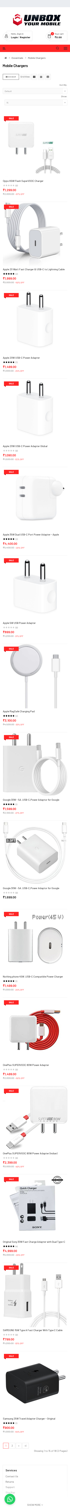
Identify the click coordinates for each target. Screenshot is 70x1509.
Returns (10, 1481)
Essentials (17, 58)
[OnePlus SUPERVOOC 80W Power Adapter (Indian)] (35, 1117)
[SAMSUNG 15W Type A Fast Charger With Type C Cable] (35, 1294)
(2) (16, 274)
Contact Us (12, 1476)
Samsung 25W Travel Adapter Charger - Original (29, 1418)
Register (25, 37)
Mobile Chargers (37, 58)
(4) (16, 1246)
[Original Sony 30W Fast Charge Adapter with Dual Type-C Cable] (35, 1206)
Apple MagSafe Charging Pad (19, 711)
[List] (41, 77)
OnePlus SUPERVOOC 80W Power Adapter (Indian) (30, 1153)
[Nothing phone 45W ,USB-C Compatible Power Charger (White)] (35, 941)
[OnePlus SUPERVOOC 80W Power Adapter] (35, 1029)
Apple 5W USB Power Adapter (19, 622)
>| (25, 1445)
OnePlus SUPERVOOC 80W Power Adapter (26, 1064)
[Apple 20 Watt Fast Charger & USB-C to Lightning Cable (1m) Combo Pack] (35, 233)
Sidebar (12, 77)
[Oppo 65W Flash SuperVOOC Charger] (35, 145)
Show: (64, 96)
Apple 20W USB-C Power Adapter (21, 357)
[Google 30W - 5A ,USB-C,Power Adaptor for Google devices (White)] (35, 764)
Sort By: (63, 85)
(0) (16, 185)
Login (14, 37)
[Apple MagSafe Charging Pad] (35, 675)
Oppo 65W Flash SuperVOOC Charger (23, 180)
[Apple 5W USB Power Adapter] (35, 587)
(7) (16, 362)
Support (10, 1487)
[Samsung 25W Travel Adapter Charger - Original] (35, 1383)
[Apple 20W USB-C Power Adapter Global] (35, 410)
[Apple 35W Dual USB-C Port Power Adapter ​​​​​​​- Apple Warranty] (35, 498)
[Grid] (34, 77)
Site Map (10, 1492)
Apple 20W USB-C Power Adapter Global (25, 446)
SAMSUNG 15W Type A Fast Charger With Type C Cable (32, 1330)
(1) (16, 804)
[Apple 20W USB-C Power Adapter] (35, 322)
